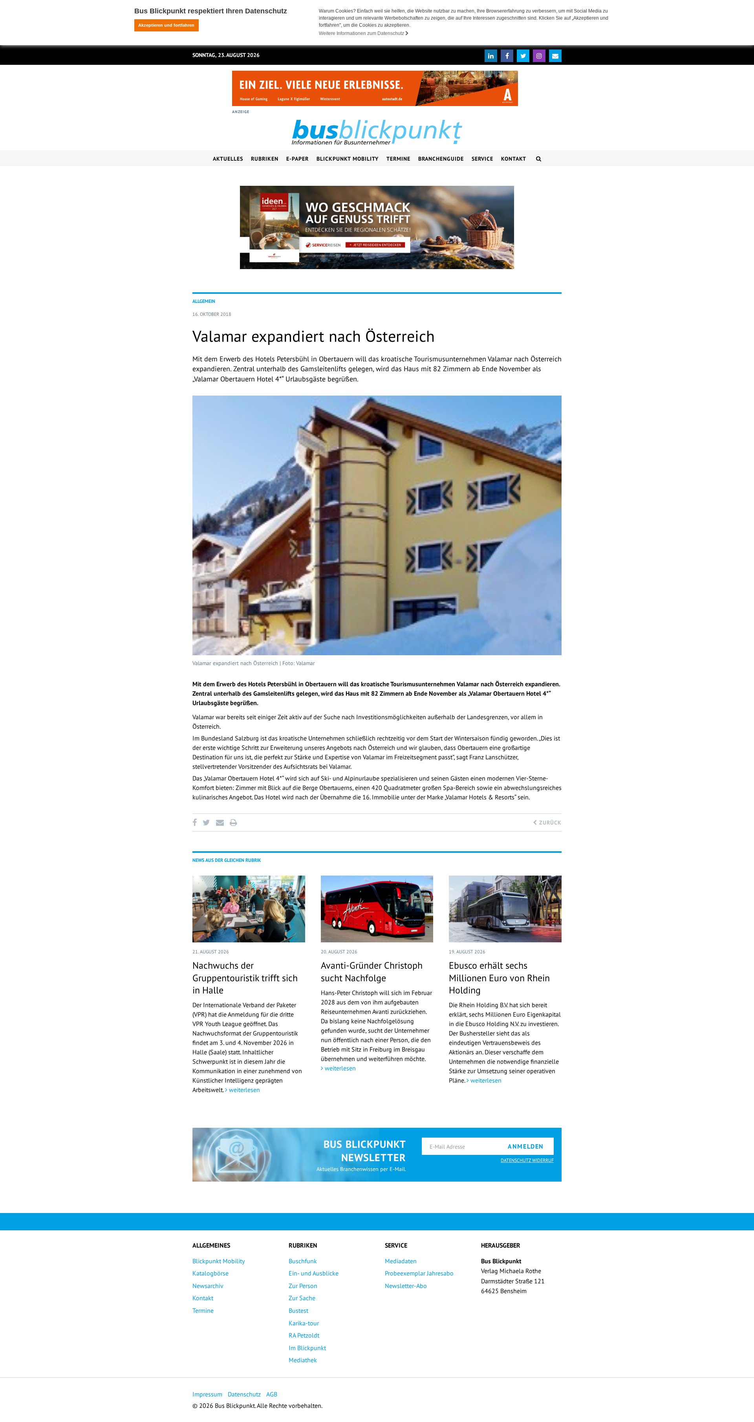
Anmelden (526, 1146)
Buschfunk (303, 1261)
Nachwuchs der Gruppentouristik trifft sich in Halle (245, 977)
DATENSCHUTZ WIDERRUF (527, 1160)
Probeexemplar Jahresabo (419, 1273)
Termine (398, 158)
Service (482, 158)
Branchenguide (441, 158)
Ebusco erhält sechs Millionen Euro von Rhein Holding (499, 977)
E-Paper (297, 158)
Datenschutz (244, 1394)
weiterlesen (243, 1090)
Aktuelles (228, 158)
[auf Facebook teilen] (195, 822)
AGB (271, 1394)
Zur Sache (302, 1298)
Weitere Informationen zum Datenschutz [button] (362, 33)
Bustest (298, 1310)
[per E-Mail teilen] (220, 822)
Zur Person (303, 1286)
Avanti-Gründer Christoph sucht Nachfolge (372, 971)
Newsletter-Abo (406, 1286)
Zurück (549, 822)
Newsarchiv (207, 1286)
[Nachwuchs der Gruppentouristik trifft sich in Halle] (248, 909)
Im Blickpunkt (307, 1348)
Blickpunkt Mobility (348, 158)
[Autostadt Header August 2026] (375, 88)
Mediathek (303, 1360)
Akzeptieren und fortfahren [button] (166, 25)
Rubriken (264, 158)
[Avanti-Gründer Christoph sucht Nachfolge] (377, 909)
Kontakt (513, 158)
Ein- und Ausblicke (314, 1273)
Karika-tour (304, 1323)
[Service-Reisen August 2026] (377, 227)
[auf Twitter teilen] (206, 822)
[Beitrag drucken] (233, 822)
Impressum (207, 1394)
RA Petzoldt (304, 1335)
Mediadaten (401, 1261)
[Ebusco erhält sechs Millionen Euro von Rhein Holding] (505, 909)
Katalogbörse (210, 1273)
